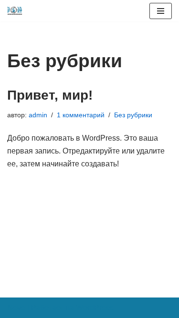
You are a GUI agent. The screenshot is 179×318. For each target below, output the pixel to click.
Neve (16, 308)
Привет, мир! (50, 95)
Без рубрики (133, 115)
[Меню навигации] (160, 11)
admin (38, 115)
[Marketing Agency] (14, 11)
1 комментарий (81, 115)
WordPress (95, 308)
